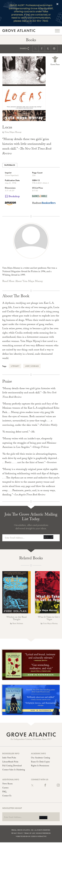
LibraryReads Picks (10, 762)
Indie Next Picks (9, 758)
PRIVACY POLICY (17, 833)
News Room (7, 784)
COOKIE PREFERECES (43, 833)
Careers (5, 788)
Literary (15, 366)
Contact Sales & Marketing (13, 770)
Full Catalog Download (12, 766)
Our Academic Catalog (40, 758)
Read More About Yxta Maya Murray (22, 281)
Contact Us (6, 796)
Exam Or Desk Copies (40, 762)
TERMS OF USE (29, 833)
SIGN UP (48, 537)
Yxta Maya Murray (13, 132)
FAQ (4, 792)
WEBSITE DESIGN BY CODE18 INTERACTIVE (31, 836)
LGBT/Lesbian (32, 366)
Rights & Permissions (40, 766)
